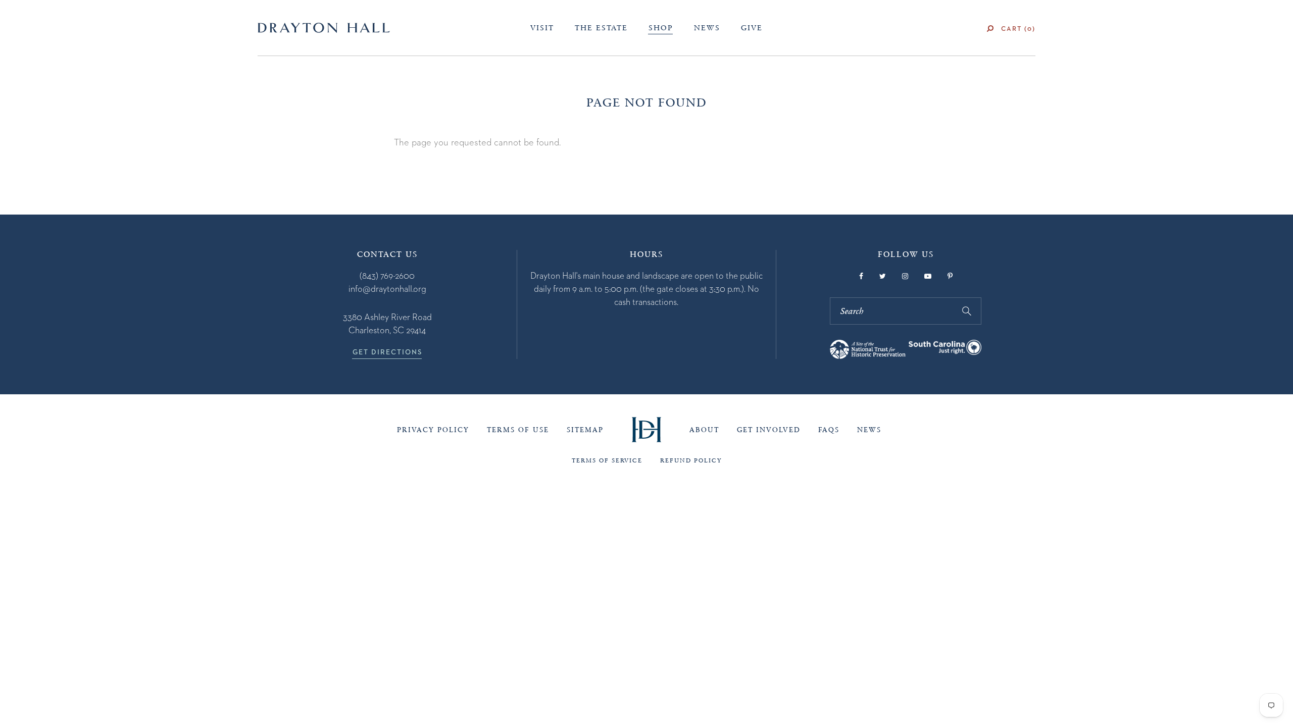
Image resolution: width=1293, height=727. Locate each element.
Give (752, 27)
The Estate (601, 27)
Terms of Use (518, 430)
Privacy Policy (433, 430)
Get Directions (387, 351)
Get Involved (769, 430)
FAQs (828, 430)
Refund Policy (691, 460)
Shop (661, 27)
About (704, 430)
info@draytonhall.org (387, 288)
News (707, 27)
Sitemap (585, 430)
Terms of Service (607, 460)
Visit (542, 27)
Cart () (1018, 28)
